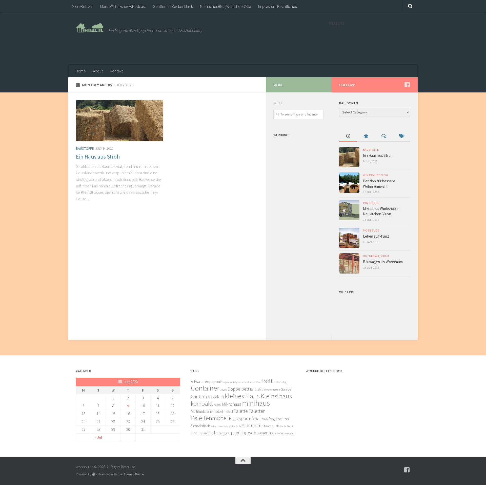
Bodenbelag (280, 382)
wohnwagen (259, 433)
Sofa (238, 426)
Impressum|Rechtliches (277, 6)
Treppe (222, 433)
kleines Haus (242, 396)
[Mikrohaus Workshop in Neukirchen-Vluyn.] (349, 210)
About (98, 70)
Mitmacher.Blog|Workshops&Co (225, 6)
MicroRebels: (82, 6)
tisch (211, 433)
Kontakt (116, 70)
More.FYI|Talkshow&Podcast (123, 6)
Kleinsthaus (276, 396)
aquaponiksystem (233, 382)
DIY (365, 256)
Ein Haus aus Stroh (98, 156)
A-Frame (197, 381)
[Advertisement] (369, 42)
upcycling (237, 433)
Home (81, 70)
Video (385, 256)
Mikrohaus (371, 203)
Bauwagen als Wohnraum (383, 261)
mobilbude (371, 230)
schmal (284, 418)
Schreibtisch (200, 425)
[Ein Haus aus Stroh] (119, 120)
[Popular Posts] (366, 136)
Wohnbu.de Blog (375, 175)
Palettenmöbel (209, 418)
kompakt (202, 404)
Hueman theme (133, 474)
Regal (273, 418)
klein (219, 397)
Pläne (264, 419)
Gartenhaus (202, 397)
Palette (241, 411)
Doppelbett (238, 389)
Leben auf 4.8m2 (376, 236)
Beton (258, 382)
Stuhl (290, 426)
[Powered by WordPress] (93, 474)
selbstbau (216, 426)
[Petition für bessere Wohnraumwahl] (349, 182)
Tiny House (199, 433)
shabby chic (228, 426)
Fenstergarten (272, 389)
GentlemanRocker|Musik (173, 6)
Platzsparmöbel (245, 418)
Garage (286, 389)
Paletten (257, 411)
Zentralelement (286, 433)
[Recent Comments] (383, 136)
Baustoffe (85, 148)
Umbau (374, 256)
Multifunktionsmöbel (207, 411)
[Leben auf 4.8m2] (349, 238)
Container (205, 388)
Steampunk (270, 426)
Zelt (274, 433)
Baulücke (249, 382)
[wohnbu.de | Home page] (90, 28)
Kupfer (217, 404)
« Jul (98, 437)
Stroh (282, 426)
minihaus (256, 403)
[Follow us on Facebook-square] (407, 85)
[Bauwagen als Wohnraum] (349, 263)
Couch (223, 389)
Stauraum (252, 425)
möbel (228, 412)
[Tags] (401, 136)
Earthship (257, 389)
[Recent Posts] (348, 136)
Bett (267, 381)
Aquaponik (213, 381)
